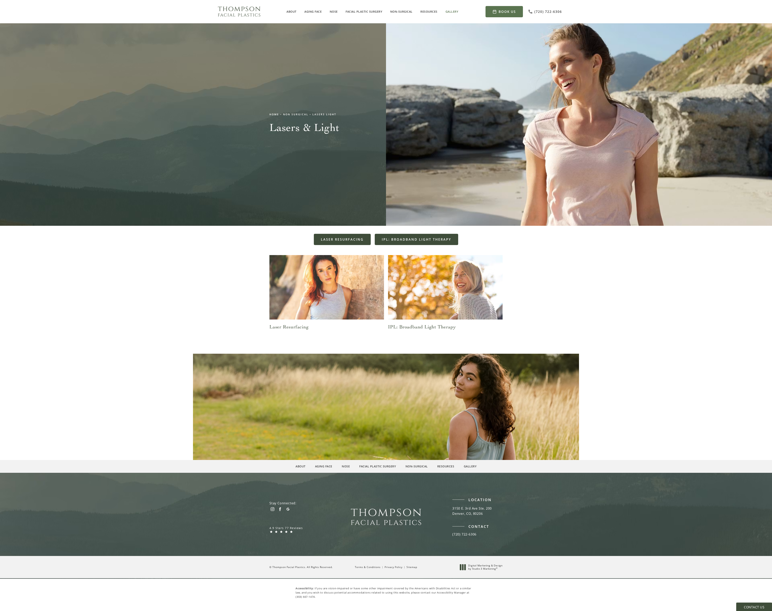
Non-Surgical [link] (401, 11)
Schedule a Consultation (301, 394)
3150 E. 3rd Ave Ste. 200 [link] (472, 511)
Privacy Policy (393, 567)
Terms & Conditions (368, 567)
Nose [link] (334, 11)
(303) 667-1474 (305, 597)
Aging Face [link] (313, 11)
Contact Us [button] (754, 607)
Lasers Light (324, 114)
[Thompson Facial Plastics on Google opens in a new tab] (288, 509)
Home (274, 114)
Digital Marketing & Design (485, 567)
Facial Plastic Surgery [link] (364, 11)
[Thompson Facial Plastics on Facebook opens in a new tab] (280, 509)
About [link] (291, 11)
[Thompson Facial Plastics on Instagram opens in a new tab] (272, 509)
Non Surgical (295, 114)
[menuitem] (292, 11)
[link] (545, 11)
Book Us (507, 11)
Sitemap (412, 567)
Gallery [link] (452, 11)
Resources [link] (428, 11)
